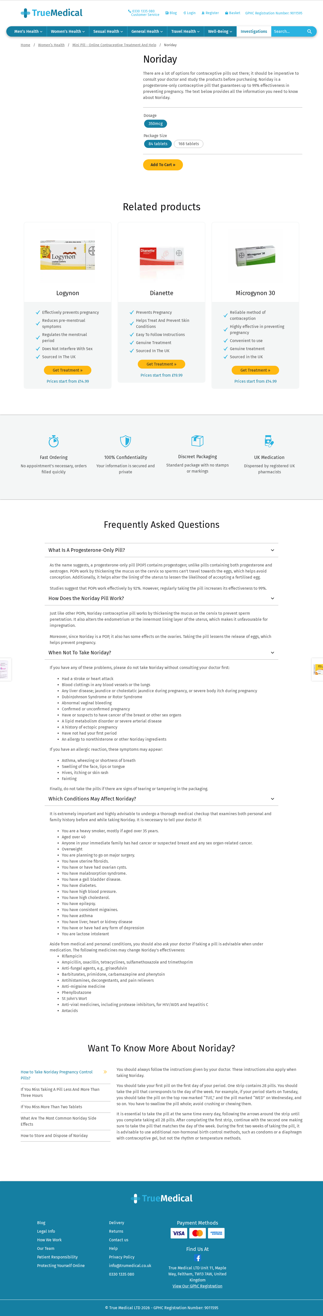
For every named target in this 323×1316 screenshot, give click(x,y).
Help (113, 1248)
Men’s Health (26, 31)
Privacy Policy (121, 1257)
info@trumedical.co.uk (130, 1265)
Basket (234, 13)
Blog (173, 13)
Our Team (46, 1248)
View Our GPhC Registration (197, 1286)
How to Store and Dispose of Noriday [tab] (55, 1135)
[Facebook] (197, 1259)
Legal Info (46, 1231)
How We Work (49, 1239)
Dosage (150, 115)
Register (212, 13)
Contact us (118, 1239)
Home (25, 45)
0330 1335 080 (121, 1274)
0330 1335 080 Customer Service (145, 13)
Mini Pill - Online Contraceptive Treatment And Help (114, 45)
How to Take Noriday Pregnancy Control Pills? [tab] (57, 1075)
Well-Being (218, 31)
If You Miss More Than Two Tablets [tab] (52, 1106)
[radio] (155, 124)
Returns (116, 1231)
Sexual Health (106, 31)
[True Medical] (162, 1198)
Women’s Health (66, 31)
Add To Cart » (163, 164)
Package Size (155, 135)
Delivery (116, 1222)
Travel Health (183, 31)
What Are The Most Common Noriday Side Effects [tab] (58, 1121)
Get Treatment (68, 370)
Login (191, 13)
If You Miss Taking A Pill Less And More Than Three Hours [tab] (60, 1092)
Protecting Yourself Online (61, 1265)
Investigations (254, 31)
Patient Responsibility (57, 1257)
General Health (145, 31)
